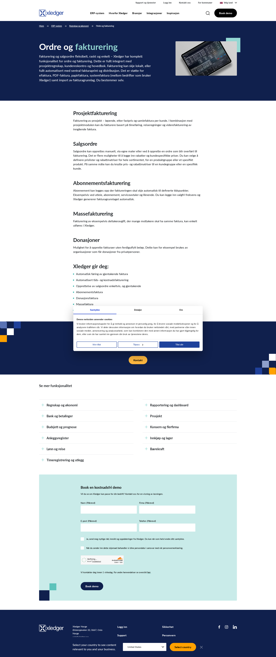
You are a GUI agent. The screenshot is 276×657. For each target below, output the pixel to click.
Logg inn (167, 2)
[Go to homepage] (51, 13)
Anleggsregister (58, 438)
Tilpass (136, 344)
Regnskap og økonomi (79, 26)
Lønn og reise (56, 449)
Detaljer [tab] (138, 310)
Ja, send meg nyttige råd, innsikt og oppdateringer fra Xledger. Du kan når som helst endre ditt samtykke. (135, 538)
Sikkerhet (168, 627)
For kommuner (205, 2)
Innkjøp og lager (161, 438)
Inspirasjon (173, 13)
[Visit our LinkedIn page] (235, 627)
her (149, 572)
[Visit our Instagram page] (226, 627)
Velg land (228, 2)
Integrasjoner (154, 13)
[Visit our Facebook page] (219, 627)
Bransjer (137, 13)
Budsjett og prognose (62, 427)
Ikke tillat (97, 344)
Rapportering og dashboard (169, 405)
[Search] (208, 13)
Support (121, 635)
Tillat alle (179, 344)
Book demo (225, 13)
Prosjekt (156, 416)
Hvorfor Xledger (118, 13)
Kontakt (138, 360)
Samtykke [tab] (95, 310)
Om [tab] (181, 310)
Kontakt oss (185, 2)
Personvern (169, 635)
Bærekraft (157, 449)
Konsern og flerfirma (164, 427)
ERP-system (97, 13)
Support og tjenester (146, 2)
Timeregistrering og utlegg (65, 460)
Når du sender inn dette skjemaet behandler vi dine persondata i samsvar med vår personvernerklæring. (134, 548)
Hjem (41, 26)
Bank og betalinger (60, 416)
